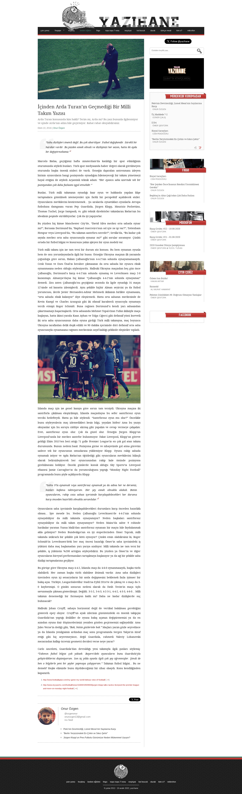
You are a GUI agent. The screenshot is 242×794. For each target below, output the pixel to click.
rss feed (68, 720)
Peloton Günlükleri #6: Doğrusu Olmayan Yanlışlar (176, 295)
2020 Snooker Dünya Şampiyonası (167, 245)
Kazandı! (154, 286)
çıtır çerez (45, 30)
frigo (98, 30)
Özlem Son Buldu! (159, 278)
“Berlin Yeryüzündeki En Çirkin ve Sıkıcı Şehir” (85, 733)
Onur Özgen (59, 128)
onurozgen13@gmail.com (77, 716)
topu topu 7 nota (112, 30)
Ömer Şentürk (160, 126)
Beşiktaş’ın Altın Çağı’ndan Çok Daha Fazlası (172, 195)
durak (152, 30)
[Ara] (199, 51)
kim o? (179, 30)
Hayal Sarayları (160, 130)
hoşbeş (71, 30)
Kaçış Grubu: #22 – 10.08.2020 (165, 228)
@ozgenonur (70, 713)
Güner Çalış (159, 117)
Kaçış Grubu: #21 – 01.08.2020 (165, 237)
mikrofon (191, 30)
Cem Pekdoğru (160, 134)
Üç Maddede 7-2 (160, 114)
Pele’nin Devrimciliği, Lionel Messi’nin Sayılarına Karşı (89, 729)
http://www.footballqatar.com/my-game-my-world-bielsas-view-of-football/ (74, 680)
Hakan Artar (157, 281)
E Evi (154, 122)
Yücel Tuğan (175, 248)
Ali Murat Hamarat (160, 289)
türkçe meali (166, 30)
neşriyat (128, 30)
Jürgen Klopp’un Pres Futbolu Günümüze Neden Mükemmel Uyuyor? (96, 737)
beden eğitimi (85, 30)
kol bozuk (141, 30)
